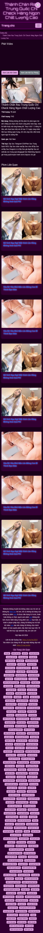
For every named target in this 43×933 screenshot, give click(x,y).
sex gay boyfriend (23, 813)
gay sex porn (9, 878)
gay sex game (10, 846)
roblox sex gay (10, 766)
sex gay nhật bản (33, 675)
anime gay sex (25, 682)
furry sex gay (33, 784)
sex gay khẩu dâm (10, 813)
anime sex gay (10, 671)
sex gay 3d (17, 697)
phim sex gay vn (29, 730)
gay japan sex (9, 737)
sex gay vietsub (9, 675)
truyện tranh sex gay (33, 686)
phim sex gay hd (19, 686)
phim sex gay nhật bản (15, 730)
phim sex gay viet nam (32, 751)
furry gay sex (23, 784)
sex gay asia (7, 697)
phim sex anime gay (22, 719)
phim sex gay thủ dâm (29, 868)
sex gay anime (34, 653)
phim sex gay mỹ (9, 733)
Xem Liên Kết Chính (10, 73)
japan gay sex (22, 809)
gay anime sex (32, 755)
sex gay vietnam (20, 693)
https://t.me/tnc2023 (29, 640)
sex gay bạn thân (34, 864)
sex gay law (33, 700)
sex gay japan (23, 657)
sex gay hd (33, 657)
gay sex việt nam (21, 740)
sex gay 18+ (25, 889)
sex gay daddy (32, 904)
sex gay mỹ (10, 693)
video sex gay (21, 842)
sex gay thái (21, 711)
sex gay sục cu (28, 871)
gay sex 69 (9, 744)
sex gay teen (21, 755)
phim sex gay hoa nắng (14, 853)
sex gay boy (32, 715)
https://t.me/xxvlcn (23, 645)
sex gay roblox (20, 748)
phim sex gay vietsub (28, 759)
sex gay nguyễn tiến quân (12, 889)
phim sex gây (32, 711)
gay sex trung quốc (22, 802)
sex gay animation (22, 700)
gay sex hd (9, 679)
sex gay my (22, 788)
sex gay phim (21, 777)
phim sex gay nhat (29, 853)
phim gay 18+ (28, 929)
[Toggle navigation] (38, 25)
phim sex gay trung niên (32, 897)
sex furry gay (29, 849)
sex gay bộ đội (33, 857)
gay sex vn (33, 802)
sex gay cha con (8, 911)
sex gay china (32, 664)
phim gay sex (21, 722)
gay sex (25, 653)
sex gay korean (8, 886)
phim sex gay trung (29, 806)
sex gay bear (21, 791)
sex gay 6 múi (21, 733)
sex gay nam (11, 791)
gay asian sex (22, 704)
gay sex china (10, 773)
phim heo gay (11, 922)
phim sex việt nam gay (10, 838)
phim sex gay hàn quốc (16, 849)
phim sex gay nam (23, 762)
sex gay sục (35, 682)
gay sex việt (8, 828)
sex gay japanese (33, 769)
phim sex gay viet (21, 846)
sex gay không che (32, 766)
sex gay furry (33, 704)
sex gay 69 (10, 715)
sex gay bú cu (35, 719)
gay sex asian (35, 697)
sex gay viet (21, 690)
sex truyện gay (24, 915)
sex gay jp (19, 831)
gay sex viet (31, 842)
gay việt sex (35, 889)
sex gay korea (32, 791)
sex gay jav (23, 817)
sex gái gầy (35, 875)
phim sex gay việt (21, 726)
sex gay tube (34, 737)
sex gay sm (19, 878)
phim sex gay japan (33, 708)
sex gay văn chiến (11, 857)
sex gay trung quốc (31, 661)
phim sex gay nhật (9, 719)
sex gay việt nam (11, 657)
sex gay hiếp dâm (22, 773)
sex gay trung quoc (12, 817)
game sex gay (35, 762)
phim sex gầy (33, 773)
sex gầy (35, 668)
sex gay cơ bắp (12, 788)
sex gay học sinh (21, 675)
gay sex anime (32, 690)
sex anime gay (10, 668)
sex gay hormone (32, 722)
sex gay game (35, 838)
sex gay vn (20, 661)
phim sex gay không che (15, 860)
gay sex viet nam (15, 835)
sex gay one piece (32, 824)
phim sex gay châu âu (10, 864)
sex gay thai (33, 817)
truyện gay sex (11, 711)
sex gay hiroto (23, 864)
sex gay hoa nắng (32, 748)
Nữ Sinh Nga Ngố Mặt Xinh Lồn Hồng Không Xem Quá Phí (19, 200)
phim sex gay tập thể (24, 820)
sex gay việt (21, 664)
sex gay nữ (9, 748)
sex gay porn (8, 751)
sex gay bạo (21, 893)
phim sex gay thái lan (22, 737)
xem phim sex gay (14, 795)
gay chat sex (33, 900)
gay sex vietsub (19, 751)
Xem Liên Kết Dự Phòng (29, 73)
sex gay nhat (10, 802)
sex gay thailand (30, 860)
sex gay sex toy (12, 907)
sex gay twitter (11, 893)
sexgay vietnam (22, 918)
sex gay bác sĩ (32, 893)
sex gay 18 (11, 842)
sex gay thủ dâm (21, 780)
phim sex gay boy (9, 897)
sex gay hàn (20, 766)
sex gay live (21, 904)
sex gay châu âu (11, 704)
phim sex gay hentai (10, 875)
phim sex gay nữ (12, 915)
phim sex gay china (9, 762)
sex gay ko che (32, 777)
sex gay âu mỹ (9, 726)
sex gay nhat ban (10, 820)
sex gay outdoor (10, 809)
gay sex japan (8, 686)
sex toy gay (20, 897)
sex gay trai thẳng (21, 911)
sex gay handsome (10, 769)
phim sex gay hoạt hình (13, 882)
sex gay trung (33, 679)
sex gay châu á (11, 755)
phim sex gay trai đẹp (31, 878)
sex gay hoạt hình (9, 780)
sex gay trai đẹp (8, 708)
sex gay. (27, 831)
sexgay (33, 915)
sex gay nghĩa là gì (15, 871)
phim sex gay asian (20, 828)
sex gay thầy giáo (34, 780)
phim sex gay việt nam (23, 668)
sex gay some (9, 900)
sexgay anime (11, 918)
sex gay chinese (33, 726)
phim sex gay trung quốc (11, 682)
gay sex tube (35, 831)
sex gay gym (9, 824)
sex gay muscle (33, 809)
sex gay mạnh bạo (33, 799)
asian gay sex (33, 740)
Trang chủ (8, 25)
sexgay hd (33, 918)
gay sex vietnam (19, 744)
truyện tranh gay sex (11, 784)
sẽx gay (35, 820)
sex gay (7, 653)
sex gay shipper (11, 904)
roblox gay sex (21, 799)
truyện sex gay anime (14, 868)
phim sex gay (16, 653)
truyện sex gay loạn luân (29, 882)
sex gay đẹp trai (8, 831)
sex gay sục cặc (33, 828)
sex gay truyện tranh (28, 795)
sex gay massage (14, 759)
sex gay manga (27, 835)
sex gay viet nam (32, 671)
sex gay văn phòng (24, 875)
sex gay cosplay (20, 708)
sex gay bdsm (32, 693)
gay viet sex (32, 788)
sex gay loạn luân (32, 744)
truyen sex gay (10, 740)
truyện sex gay (10, 661)
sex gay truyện (24, 838)
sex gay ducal (11, 777)
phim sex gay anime (20, 679)
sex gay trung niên (33, 733)
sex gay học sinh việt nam (27, 907)
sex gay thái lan (10, 722)
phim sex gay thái (34, 911)
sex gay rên (22, 769)
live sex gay (22, 857)
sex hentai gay (20, 824)
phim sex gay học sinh (14, 806)
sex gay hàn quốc (21, 715)
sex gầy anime (33, 846)
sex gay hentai (10, 700)
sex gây (26, 697)
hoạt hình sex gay (34, 886)
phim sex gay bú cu (21, 900)
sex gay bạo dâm (21, 886)
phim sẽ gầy (32, 922)
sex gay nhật (20, 671)
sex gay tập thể (11, 690)
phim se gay (29, 926)
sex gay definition (9, 799)
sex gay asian (11, 664)
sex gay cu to (34, 813)
